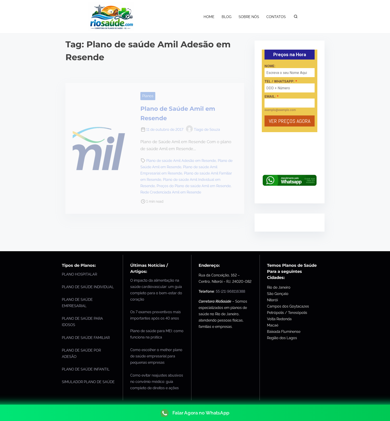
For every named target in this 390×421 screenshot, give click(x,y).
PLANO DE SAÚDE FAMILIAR (86, 338)
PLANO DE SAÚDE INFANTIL (85, 369)
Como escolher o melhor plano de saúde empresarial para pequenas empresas (156, 356)
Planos (147, 96)
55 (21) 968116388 (230, 291)
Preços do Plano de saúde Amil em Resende (194, 186)
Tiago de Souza (207, 129)
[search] (295, 17)
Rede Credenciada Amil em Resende (170, 192)
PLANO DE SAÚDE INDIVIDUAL (88, 287)
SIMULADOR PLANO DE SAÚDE (88, 382)
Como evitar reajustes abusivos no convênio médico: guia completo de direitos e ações (156, 381)
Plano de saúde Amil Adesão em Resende (181, 161)
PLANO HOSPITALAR (79, 274)
